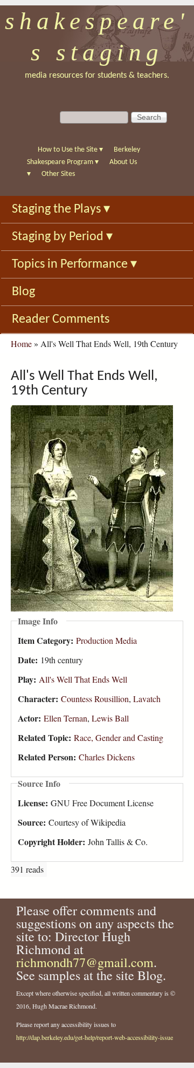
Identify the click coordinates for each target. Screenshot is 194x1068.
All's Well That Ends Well (83, 679)
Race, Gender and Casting (118, 737)
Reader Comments (60, 319)
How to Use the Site (70, 149)
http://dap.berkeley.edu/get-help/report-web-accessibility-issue (94, 1037)
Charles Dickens (107, 757)
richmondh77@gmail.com (85, 962)
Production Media (106, 640)
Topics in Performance (74, 264)
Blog (23, 291)
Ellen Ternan (65, 718)
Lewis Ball (110, 718)
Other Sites (58, 174)
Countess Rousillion (95, 698)
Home (21, 343)
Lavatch (147, 698)
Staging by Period (62, 236)
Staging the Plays (61, 209)
